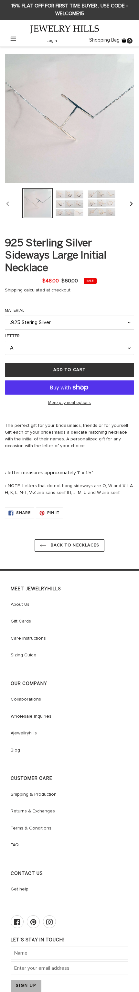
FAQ (15, 845)
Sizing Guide (24, 655)
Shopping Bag (111, 39)
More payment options (69, 403)
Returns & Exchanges (33, 811)
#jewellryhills (24, 733)
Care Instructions (28, 638)
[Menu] (13, 40)
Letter (12, 336)
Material (14, 311)
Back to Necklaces (74, 545)
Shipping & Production (34, 794)
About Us (20, 604)
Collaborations (26, 699)
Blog (15, 750)
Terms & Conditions (31, 828)
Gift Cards (21, 621)
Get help (19, 889)
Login (52, 41)
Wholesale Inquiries (31, 716)
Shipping (14, 290)
